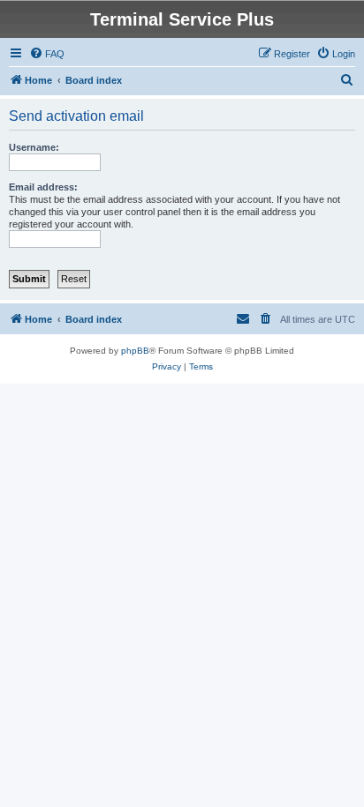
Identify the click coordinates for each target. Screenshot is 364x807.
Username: (34, 147)
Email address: (43, 187)
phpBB (135, 350)
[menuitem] (46, 53)
